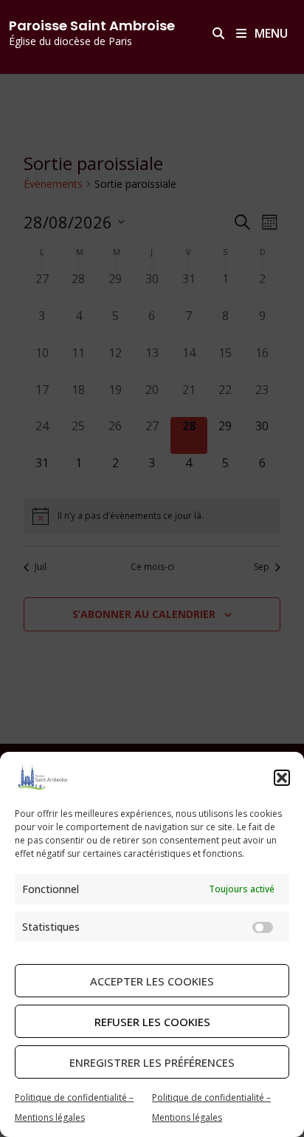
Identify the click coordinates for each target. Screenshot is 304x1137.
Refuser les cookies (152, 1021)
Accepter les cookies (152, 981)
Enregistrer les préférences (152, 1062)
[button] (281, 777)
